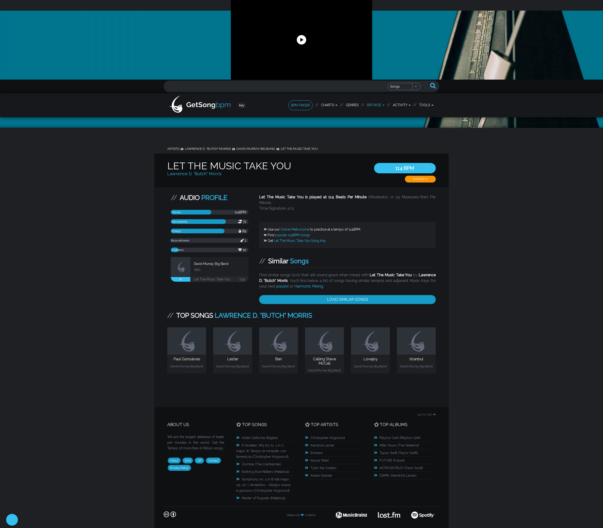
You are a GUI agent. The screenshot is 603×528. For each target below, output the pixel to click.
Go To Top (425, 414)
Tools (425, 105)
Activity (400, 105)
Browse (374, 105)
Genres (352, 105)
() (260, 438)
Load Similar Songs (347, 299)
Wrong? (419, 179)
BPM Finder (300, 105)
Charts (328, 105)
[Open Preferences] (12, 520)
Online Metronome (295, 229)
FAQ (188, 460)
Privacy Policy (179, 468)
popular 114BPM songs (292, 235)
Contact (213, 460)
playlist (282, 286)
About (174, 460)
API (199, 460)
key (241, 105)
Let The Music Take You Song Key (300, 241)
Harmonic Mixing (308, 286)
